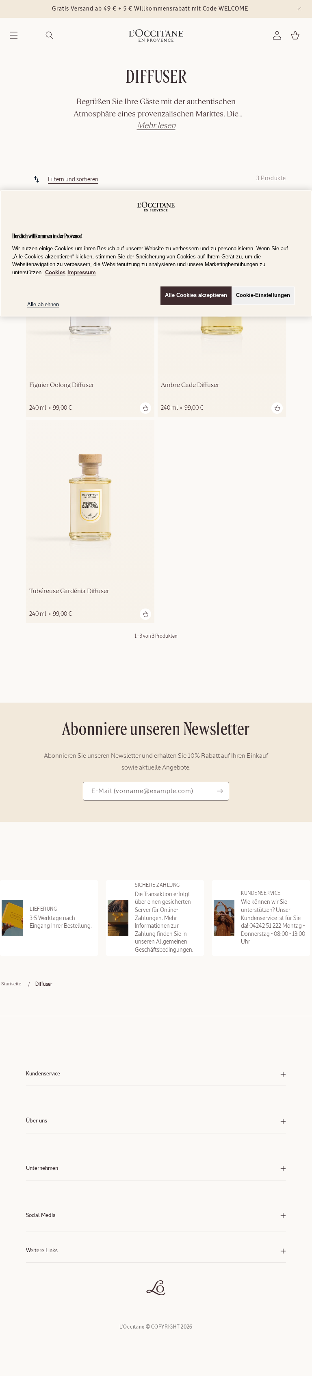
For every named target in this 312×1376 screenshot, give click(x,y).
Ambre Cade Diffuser (190, 385)
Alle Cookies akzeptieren (196, 295)
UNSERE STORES (44, 1285)
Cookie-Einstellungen (263, 295)
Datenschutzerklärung (49, 1277)
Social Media (41, 1215)
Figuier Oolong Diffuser (61, 385)
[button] (14, 35)
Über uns (36, 1121)
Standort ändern (43, 1293)
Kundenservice (43, 1074)
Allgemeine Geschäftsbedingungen (63, 1269)
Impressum (81, 272)
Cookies (55, 272)
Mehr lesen (156, 126)
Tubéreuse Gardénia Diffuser (69, 591)
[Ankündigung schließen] (299, 9)
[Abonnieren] (220, 791)
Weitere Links (42, 1250)
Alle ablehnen (43, 305)
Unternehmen (42, 1168)
